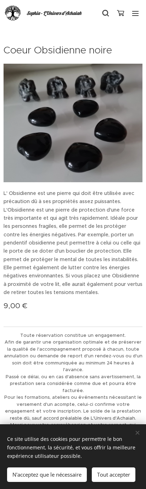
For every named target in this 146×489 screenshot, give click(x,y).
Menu (135, 13)
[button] (105, 13)
